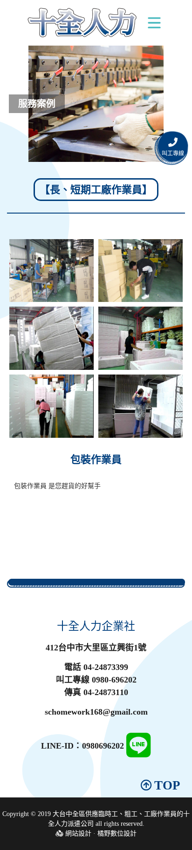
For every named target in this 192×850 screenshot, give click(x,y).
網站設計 (78, 833)
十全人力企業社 (96, 626)
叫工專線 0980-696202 (96, 679)
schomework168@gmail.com (96, 711)
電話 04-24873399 (96, 667)
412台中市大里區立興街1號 (96, 647)
